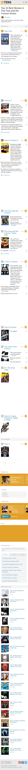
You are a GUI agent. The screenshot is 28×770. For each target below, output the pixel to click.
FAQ (15, 765)
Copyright (11, 765)
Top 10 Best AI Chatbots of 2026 (10, 561)
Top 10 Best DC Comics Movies (17, 730)
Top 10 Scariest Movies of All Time (17, 610)
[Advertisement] (14, 83)
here (3, 550)
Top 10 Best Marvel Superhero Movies (16, 740)
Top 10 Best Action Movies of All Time (16, 656)
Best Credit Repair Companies (10, 575)
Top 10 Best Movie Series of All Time (16, 637)
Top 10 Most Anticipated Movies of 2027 (12, 564)
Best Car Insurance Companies (10, 567)
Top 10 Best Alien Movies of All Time (15, 749)
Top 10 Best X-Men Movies (16, 702)
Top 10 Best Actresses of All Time (17, 675)
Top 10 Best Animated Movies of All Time (17, 684)
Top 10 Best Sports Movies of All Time (16, 665)
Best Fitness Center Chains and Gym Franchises (11, 571)
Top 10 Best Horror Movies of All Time (16, 693)
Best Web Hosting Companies (10, 581)
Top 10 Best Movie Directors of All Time (16, 628)
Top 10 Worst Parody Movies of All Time (16, 712)
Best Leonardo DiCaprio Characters (17, 721)
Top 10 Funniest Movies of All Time (17, 647)
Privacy (6, 765)
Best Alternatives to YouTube (9, 578)
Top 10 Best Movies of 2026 (9, 558)
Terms (2, 765)
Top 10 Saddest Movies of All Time (17, 619)
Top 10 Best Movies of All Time (17, 591)
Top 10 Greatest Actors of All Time (17, 600)
